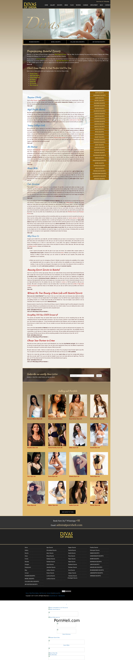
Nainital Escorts (99, 126)
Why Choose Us (34, 85)
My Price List (43, 593)
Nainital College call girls (60, 137)
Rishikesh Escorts (72, 211)
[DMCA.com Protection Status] (66, 591)
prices (62, 252)
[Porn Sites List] (66, 620)
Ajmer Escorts (99, 98)
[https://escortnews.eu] (54, 609)
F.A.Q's (72, 5)
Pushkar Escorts (99, 152)
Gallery (52, 5)
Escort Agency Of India (60, 54)
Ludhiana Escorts (99, 121)
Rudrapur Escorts (99, 142)
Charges (85, 5)
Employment (94, 5)
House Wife (33, 81)
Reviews (78, 5)
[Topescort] (66, 649)
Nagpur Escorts (99, 124)
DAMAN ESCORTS (99, 158)
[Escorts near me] (54, 617)
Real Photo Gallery (34, 593)
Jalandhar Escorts (99, 111)
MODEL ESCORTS (55, 42)
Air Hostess (32, 79)
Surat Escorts (99, 145)
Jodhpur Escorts (99, 113)
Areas (66, 5)
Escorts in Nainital (40, 59)
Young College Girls (35, 77)
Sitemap (56, 593)
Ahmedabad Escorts (99, 95)
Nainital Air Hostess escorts (41, 149)
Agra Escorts (99, 92)
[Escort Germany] (66, 631)
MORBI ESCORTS (99, 163)
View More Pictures (68, 512)
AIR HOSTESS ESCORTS (99, 42)
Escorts (59, 5)
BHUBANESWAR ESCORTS (99, 173)
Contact (107, 5)
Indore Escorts (99, 108)
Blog (101, 5)
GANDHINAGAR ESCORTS (99, 160)
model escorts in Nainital (75, 120)
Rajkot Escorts (99, 137)
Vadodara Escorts (99, 150)
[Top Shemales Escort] (52, 654)
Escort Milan (66, 645)
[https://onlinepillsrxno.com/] (58, 607)
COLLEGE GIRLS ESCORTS (77, 42)
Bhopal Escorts (99, 100)
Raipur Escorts (99, 134)
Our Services (33, 83)
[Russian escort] (54, 637)
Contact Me (49, 593)
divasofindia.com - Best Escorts (57, 595)
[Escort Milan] (66, 642)
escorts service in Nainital (75, 218)
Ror (59, 593)
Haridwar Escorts (99, 105)
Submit (99, 375)
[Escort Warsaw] (66, 657)
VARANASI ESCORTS (99, 178)
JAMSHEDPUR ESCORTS (99, 176)
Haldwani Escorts (99, 103)
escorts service (39, 187)
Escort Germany (67, 634)
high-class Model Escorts (62, 60)
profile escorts (69, 202)
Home (46, 5)
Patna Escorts (99, 132)
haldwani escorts (32, 246)
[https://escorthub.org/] (66, 625)
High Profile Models (34, 75)
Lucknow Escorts (99, 119)
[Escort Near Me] (52, 653)
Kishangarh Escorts (99, 155)
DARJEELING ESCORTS (99, 171)
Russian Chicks (33, 73)
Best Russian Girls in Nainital (38, 100)
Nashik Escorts (99, 129)
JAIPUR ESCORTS (99, 168)
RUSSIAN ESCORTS (34, 42)
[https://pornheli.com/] (63, 614)
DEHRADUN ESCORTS (99, 165)
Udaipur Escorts (99, 147)
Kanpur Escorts (99, 116)
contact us (64, 282)
